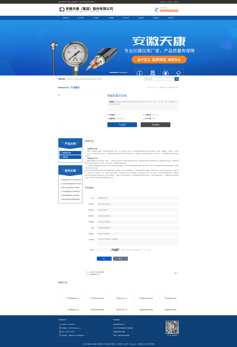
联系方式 (171, 18)
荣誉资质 (141, 18)
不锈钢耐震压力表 (65, 310)
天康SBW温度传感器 (89, 310)
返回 (175, 273)
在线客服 (155, 125)
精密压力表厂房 (113, 310)
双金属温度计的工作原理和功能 (71, 180)
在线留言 (169, 2)
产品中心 (154, 87)
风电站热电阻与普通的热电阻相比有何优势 (71, 199)
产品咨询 (122, 125)
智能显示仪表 (163, 87)
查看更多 (65, 157)
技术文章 (126, 18)
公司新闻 (111, 18)
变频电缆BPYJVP (95, 274)
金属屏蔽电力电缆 (162, 310)
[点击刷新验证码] (115, 249)
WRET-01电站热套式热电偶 (121, 335)
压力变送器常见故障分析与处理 (71, 183)
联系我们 (176, 2)
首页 (149, 87)
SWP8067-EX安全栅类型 (97, 272)
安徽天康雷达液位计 (119, 324)
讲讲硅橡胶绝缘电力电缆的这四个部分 (71, 195)
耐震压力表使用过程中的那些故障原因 (71, 187)
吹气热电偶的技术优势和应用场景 (71, 191)
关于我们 (81, 18)
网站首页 (163, 2)
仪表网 (126, 344)
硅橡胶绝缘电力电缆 (138, 310)
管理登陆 (151, 344)
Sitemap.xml (132, 344)
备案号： (114, 344)
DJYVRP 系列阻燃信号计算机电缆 (123, 328)
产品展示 (96, 18)
